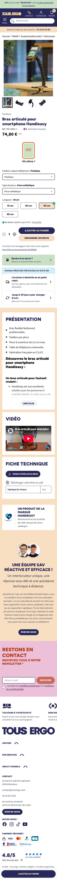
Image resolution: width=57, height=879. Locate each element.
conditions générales (29, 685)
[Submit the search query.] (12, 20)
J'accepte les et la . (30, 687)
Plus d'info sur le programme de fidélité (19, 249)
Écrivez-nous (28, 632)
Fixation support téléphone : (21, 170)
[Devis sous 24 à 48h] (50, 260)
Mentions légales (27, 866)
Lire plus (28, 403)
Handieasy (6, 114)
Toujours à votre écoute (16, 713)
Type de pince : (18, 185)
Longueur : (10, 199)
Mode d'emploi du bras (25, 474)
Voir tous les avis (10, 860)
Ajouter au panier (37, 230)
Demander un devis (37, 238)
